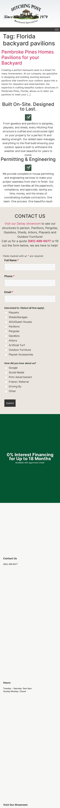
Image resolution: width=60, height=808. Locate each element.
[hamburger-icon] (56, 29)
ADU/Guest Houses (20, 321)
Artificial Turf (17, 345)
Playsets (14, 312)
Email (8, 292)
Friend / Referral (19, 381)
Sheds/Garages (18, 317)
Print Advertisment (20, 377)
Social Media (16, 372)
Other (12, 391)
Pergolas (14, 331)
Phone (9, 276)
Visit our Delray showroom (23, 223)
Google (13, 367)
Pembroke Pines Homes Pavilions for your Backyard (27, 57)
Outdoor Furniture (20, 349)
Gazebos (14, 335)
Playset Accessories (21, 354)
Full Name (11, 260)
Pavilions (14, 326)
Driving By (15, 386)
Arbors (13, 340)
